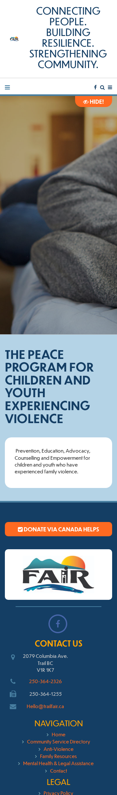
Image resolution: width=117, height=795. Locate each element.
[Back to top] (99, 777)
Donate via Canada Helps (61, 529)
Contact (58, 770)
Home (58, 734)
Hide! (96, 101)
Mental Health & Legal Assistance (58, 763)
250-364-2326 (45, 681)
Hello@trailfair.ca (45, 706)
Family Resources (58, 756)
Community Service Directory (58, 741)
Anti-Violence (58, 749)
